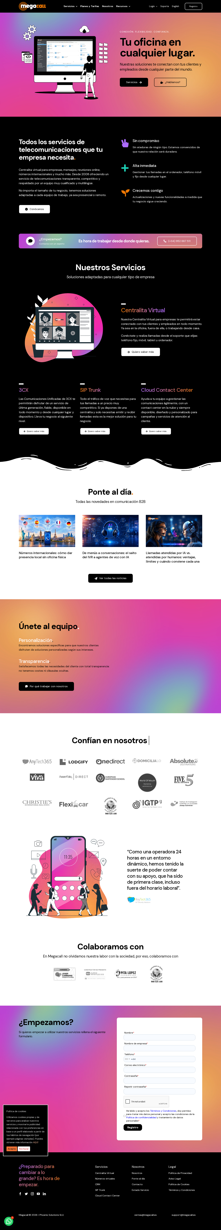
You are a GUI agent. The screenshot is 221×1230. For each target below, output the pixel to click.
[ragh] (32, 3)
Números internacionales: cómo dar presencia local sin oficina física (45, 555)
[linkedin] (44, 1193)
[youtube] (38, 1193)
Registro (132, 1127)
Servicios (131, 82)
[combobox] (127, 1059)
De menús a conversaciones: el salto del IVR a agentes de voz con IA (109, 555)
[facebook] (20, 1193)
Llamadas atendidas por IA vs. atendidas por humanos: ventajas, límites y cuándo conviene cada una (172, 557)
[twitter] (26, 1193)
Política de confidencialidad (141, 1117)
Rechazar (24, 1148)
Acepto (12, 1148)
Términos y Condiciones (163, 1110)
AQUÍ (35, 1142)
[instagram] (32, 1193)
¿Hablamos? (172, 82)
